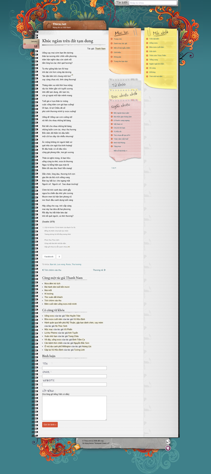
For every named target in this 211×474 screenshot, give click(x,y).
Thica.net (59, 24)
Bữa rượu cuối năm (53, 319)
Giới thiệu (117, 52)
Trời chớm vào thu (52, 270)
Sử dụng (85, 443)
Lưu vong (61, 264)
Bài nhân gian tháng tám (123, 117)
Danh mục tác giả (120, 43)
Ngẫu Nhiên (125, 105)
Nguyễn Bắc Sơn (81, 343)
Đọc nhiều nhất (125, 95)
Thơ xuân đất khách (53, 297)
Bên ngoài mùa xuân (121, 113)
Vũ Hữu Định (79, 319)
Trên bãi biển (154, 39)
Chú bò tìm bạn (119, 128)
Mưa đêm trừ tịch (52, 283)
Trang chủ (118, 39)
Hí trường (48, 294)
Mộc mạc (48, 329)
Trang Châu (73, 336)
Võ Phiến (68, 329)
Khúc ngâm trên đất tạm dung (67, 40)
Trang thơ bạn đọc (121, 61)
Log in (114, 168)
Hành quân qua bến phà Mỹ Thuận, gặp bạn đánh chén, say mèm (73, 322)
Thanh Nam (100, 48)
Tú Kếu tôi (117, 131)
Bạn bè (53, 264)
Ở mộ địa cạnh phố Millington (57, 346)
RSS (77, 447)
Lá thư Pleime (50, 333)
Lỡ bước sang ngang (121, 120)
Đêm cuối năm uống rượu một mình (60, 304)
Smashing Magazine (168, 441)
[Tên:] (74, 364)
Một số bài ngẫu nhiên (122, 48)
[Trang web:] (74, 380)
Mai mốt (48, 290)
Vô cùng (152, 68)
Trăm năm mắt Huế (121, 139)
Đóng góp (117, 57)
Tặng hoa (117, 146)
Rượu (68, 264)
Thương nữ (98, 270)
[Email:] (74, 371)
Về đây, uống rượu (52, 339)
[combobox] (153, 3)
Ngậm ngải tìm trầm (156, 64)
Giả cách (152, 51)
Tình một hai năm (155, 76)
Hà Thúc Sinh (61, 326)
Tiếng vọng (153, 60)
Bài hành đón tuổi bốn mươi (57, 287)
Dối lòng (152, 72)
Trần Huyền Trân (72, 316)
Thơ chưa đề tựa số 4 (122, 135)
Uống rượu (49, 316)
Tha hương (76, 264)
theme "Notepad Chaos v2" (99, 443)
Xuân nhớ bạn (50, 336)
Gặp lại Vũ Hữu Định (53, 350)
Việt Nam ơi (118, 124)
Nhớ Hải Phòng (119, 143)
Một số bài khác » (120, 151)
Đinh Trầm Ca (78, 339)
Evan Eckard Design (168, 448)
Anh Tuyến (73, 333)
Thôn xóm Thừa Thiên (157, 55)
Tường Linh (79, 350)
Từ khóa (125, 84)
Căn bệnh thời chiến (53, 343)
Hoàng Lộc (86, 346)
